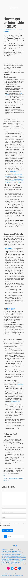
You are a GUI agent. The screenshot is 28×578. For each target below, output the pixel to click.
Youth (5, 478)
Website (3, 517)
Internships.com (18, 174)
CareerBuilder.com (18, 179)
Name (3, 507)
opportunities (6, 480)
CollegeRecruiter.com (10, 180)
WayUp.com (8, 176)
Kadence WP (20, 575)
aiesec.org (21, 176)
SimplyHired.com (9, 182)
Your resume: (9, 248)
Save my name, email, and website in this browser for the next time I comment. (13, 524)
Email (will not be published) (8, 512)
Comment (4, 490)
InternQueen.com (14, 171)
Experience (11, 478)
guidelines (21, 478)
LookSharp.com (9, 173)
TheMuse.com (20, 182)
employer (20, 384)
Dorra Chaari (8, 29)
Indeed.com (20, 180)
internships (16, 478)
